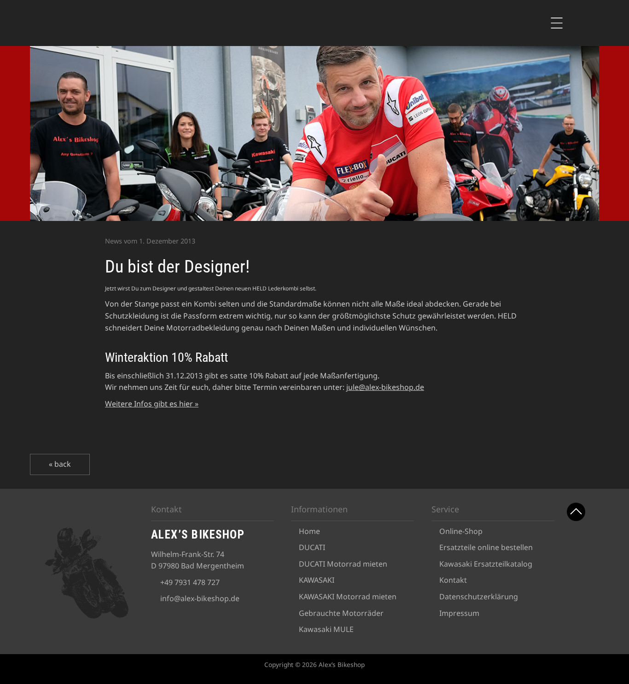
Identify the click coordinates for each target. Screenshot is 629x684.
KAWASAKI (316, 580)
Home (309, 531)
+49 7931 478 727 (190, 582)
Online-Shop (461, 531)
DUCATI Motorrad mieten (343, 564)
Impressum (459, 613)
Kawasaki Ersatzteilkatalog (485, 564)
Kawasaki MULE (326, 629)
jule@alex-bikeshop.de (385, 387)
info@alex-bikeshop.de (199, 598)
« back (60, 464)
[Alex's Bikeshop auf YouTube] (576, 568)
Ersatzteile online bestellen (486, 547)
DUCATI (312, 547)
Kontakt (453, 580)
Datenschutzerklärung (478, 596)
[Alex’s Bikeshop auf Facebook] (576, 544)
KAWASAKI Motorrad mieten (347, 596)
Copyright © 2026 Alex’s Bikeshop (314, 664)
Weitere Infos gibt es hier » (151, 404)
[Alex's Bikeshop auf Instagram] (576, 591)
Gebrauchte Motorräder (341, 613)
